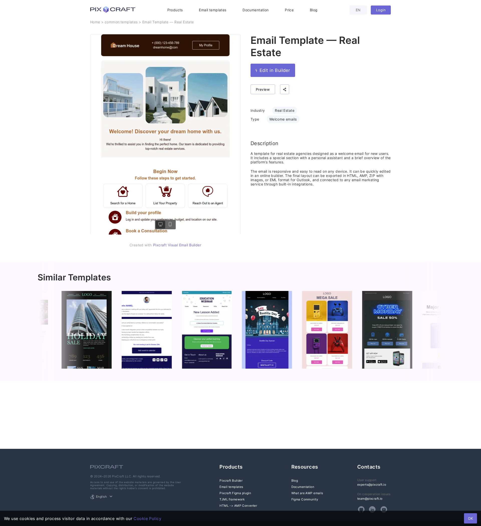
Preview (263, 89)
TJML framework (232, 499)
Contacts (368, 467)
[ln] (372, 509)
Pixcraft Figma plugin (235, 493)
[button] (284, 89)
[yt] (383, 509)
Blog (314, 10)
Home (95, 22)
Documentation (256, 10)
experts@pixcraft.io (371, 484)
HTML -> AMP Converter (238, 505)
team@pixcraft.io (370, 498)
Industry (258, 110)
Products (175, 10)
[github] (361, 509)
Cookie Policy (147, 518)
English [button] (101, 496)
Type (255, 119)
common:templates (121, 22)
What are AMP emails (307, 493)
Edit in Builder (275, 70)
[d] (160, 225)
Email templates (212, 10)
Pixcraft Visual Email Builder (177, 245)
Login (381, 10)
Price (289, 10)
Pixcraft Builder (231, 480)
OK (470, 518)
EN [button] (358, 10)
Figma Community (304, 499)
